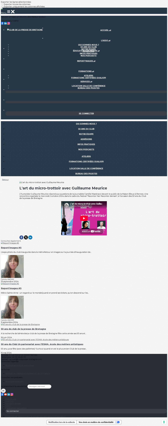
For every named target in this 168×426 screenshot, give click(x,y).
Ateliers (88, 76)
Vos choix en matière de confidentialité (96, 422)
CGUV (8, 406)
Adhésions (86, 139)
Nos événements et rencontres (19, 365)
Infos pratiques (88, 53)
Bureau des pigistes (89, 88)
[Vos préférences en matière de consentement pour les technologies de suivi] (164, 422)
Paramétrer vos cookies (16, 408)
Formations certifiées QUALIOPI (88, 78)
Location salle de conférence (88, 86)
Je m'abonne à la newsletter (14, 386)
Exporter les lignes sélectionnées (16, 2)
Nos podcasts (88, 56)
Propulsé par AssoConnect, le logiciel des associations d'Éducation (35, 416)
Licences (9, 401)
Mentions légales (13, 403)
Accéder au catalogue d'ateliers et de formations (27, 373)
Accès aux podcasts (14, 381)
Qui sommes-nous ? (88, 45)
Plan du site (10, 399)
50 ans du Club (89, 47)
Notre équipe (88, 49)
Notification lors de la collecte (61, 422)
